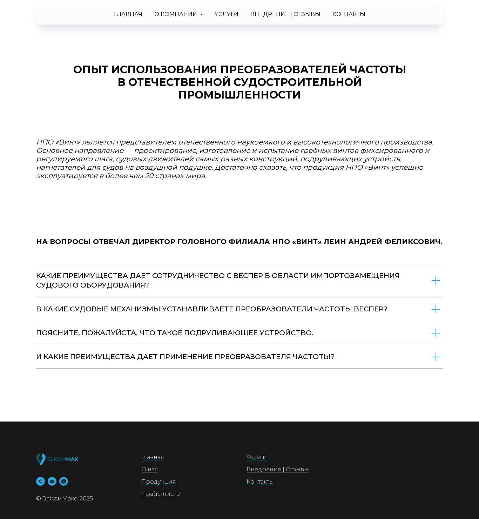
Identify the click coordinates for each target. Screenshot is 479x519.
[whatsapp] (63, 481)
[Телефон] (40, 481)
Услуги (226, 14)
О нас (149, 469)
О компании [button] (176, 14)
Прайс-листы (161, 494)
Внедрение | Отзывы (285, 14)
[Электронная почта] (52, 481)
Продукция (158, 481)
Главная (128, 14)
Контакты (348, 14)
